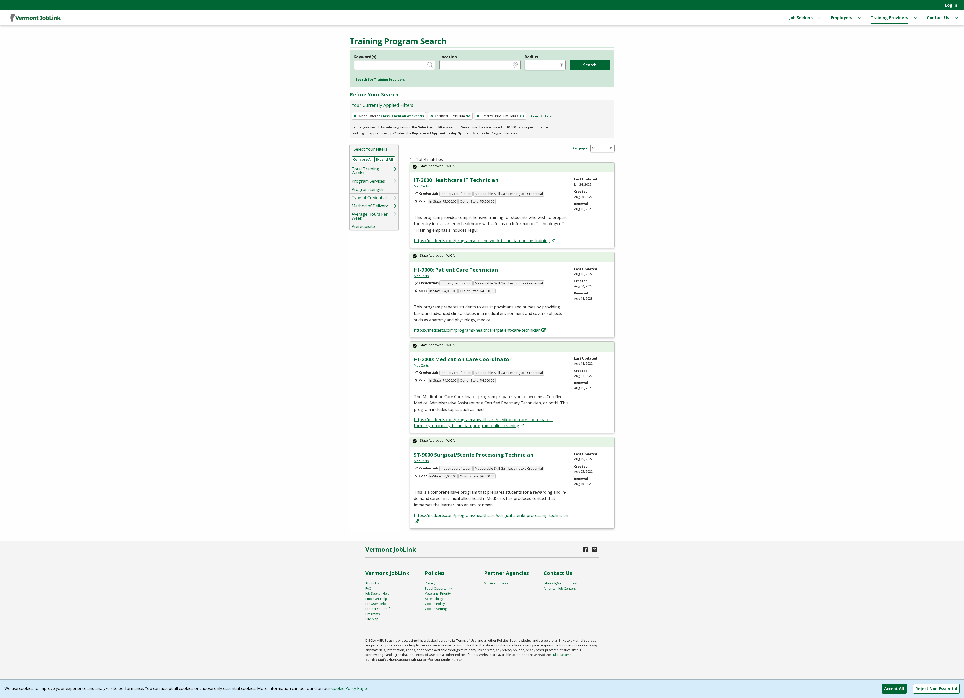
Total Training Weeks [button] (365, 171)
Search (590, 65)
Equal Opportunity (438, 588)
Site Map (371, 619)
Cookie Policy (435, 603)
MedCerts (421, 186)
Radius (531, 57)
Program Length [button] (367, 189)
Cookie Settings (436, 608)
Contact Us (938, 17)
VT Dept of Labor (496, 583)
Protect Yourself (377, 608)
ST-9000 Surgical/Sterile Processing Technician (474, 454)
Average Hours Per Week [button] (370, 216)
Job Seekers (801, 17)
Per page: (580, 148)
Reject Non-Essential (936, 688)
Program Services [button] (368, 181)
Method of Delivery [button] (370, 206)
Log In (951, 5)
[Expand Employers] (860, 17)
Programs (372, 614)
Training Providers (889, 17)
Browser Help (375, 603)
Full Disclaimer (562, 654)
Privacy (430, 583)
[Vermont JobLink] (35, 17)
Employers (841, 17)
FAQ (368, 588)
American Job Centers (560, 588)
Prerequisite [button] (363, 226)
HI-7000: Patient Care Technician (456, 269)
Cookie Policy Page (349, 688)
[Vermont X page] (595, 549)
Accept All (894, 688)
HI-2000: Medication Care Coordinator (463, 359)
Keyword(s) (365, 57)
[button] (380, 79)
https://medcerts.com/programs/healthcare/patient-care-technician (477, 330)
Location (448, 57)
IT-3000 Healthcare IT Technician (456, 180)
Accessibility (434, 598)
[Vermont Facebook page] (585, 549)
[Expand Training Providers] (916, 17)
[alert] (512, 167)
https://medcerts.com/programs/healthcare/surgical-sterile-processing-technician (491, 515)
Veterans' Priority (438, 593)
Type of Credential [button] (369, 197)
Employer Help (376, 598)
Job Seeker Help (377, 593)
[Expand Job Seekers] (820, 17)
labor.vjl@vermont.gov (560, 583)
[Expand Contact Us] (957, 17)
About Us (372, 583)
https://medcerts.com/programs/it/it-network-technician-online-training (482, 240)
